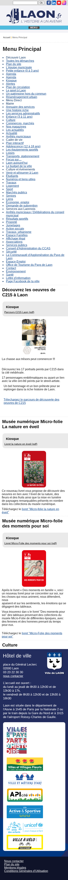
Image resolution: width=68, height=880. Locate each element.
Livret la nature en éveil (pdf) (20, 443)
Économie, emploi (17, 202)
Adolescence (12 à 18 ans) (23, 146)
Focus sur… (14, 159)
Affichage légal (15, 238)
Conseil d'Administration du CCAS (28, 248)
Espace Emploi (16, 261)
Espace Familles (17, 235)
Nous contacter (14, 861)
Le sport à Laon (16, 90)
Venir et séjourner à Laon (22, 172)
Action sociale (15, 228)
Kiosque (11, 80)
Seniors (11, 195)
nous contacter (13, 676)
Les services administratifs (23, 113)
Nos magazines (16, 126)
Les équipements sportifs (22, 149)
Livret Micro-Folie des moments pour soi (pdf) (30, 543)
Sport (9, 189)
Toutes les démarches (20, 60)
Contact (11, 268)
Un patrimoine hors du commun (26, 93)
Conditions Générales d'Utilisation (26, 871)
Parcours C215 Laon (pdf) (19, 312)
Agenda (11, 74)
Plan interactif (15, 143)
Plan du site (13, 64)
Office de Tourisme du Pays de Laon (29, 264)
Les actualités (15, 129)
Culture (10, 120)
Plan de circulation (18, 87)
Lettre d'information (18, 278)
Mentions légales (15, 867)
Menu (34, 27)
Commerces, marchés (20, 123)
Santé (10, 274)
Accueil (6, 37)
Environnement (16, 271)
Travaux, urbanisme (18, 231)
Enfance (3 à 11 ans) (19, 116)
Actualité (11, 133)
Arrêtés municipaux (18, 136)
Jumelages (13, 225)
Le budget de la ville (19, 166)
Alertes (10, 83)
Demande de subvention (22, 205)
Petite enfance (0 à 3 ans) (22, 70)
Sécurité (11, 251)
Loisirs (10, 152)
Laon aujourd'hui (17, 162)
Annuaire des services (20, 106)
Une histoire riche (17, 110)
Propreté (11, 222)
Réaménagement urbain (21, 97)
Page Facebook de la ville (23, 281)
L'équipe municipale (19, 67)
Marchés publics (16, 192)
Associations (14, 241)
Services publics (16, 245)
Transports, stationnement (22, 156)
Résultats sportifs (17, 218)
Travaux (11, 182)
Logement (12, 185)
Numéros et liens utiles (20, 179)
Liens (9, 199)
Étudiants (12, 176)
